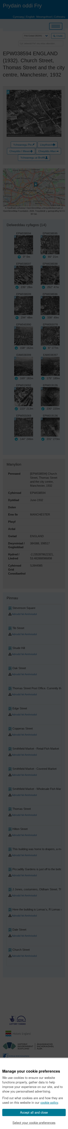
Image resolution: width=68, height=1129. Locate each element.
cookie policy (49, 1102)
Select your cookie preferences (33, 1122)
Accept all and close (34, 1112)
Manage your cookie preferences (31, 1071)
